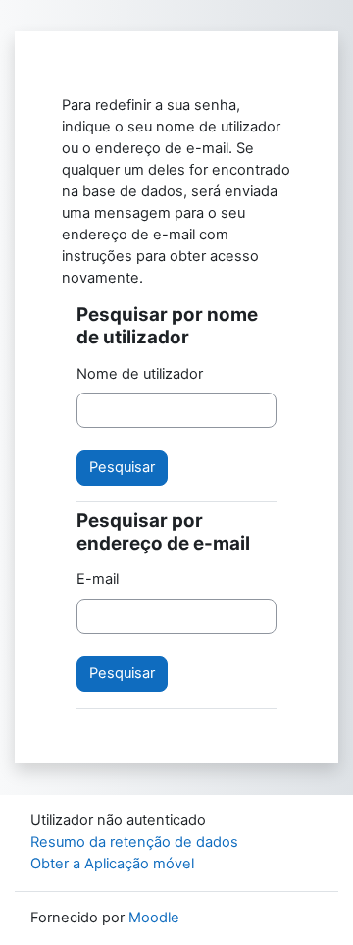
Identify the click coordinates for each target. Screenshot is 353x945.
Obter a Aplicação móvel (112, 863)
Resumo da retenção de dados (134, 842)
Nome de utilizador (139, 374)
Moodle (153, 917)
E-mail (97, 579)
